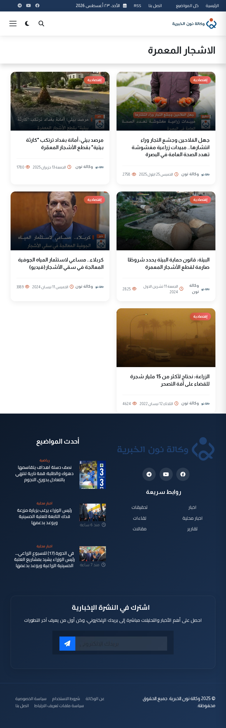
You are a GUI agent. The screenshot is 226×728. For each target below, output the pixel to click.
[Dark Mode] (27, 23)
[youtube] (166, 474)
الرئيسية (212, 5)
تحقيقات (140, 507)
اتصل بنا (155, 5)
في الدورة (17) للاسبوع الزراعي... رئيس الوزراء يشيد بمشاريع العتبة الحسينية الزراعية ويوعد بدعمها (44, 559)
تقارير (192, 528)
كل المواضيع (187, 5)
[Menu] (13, 23)
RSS (137, 5)
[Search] (41, 23)
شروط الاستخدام (66, 698)
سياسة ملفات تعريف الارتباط (59, 705)
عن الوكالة (95, 698)
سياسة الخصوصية (30, 698)
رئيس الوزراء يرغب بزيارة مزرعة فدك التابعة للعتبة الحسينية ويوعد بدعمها (44, 516)
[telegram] (149, 474)
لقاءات (139, 518)
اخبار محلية (192, 518)
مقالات (140, 528)
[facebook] (183, 474)
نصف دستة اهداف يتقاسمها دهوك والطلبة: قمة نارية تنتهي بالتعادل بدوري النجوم (44, 473)
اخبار (193, 507)
